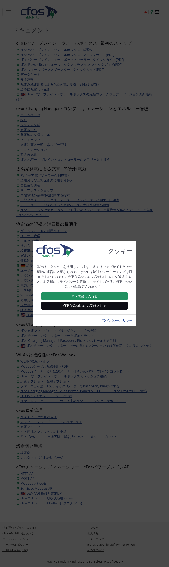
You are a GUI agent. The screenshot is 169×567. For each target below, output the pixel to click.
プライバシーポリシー (116, 320)
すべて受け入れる (84, 296)
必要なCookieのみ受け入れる (84, 305)
